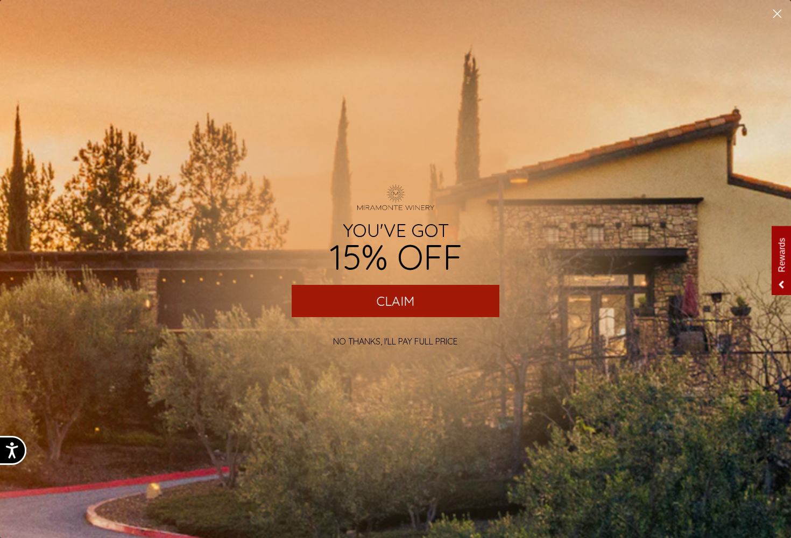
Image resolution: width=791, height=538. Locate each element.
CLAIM (395, 301)
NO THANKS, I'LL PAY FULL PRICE (395, 341)
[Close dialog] (777, 13)
